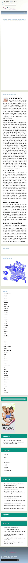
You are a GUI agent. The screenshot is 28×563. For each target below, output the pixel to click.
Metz (5, 333)
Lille (4, 367)
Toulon (5, 363)
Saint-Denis (6, 306)
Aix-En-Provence (7, 346)
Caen (5, 329)
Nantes (5, 381)
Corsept (6, 467)
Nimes (5, 342)
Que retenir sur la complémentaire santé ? (14, 508)
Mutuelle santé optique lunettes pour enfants (14, 505)
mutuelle (6, 454)
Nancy (5, 316)
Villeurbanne (6, 335)
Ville (5, 339)
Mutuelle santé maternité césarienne (12, 503)
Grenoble (6, 360)
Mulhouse (6, 325)
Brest (5, 354)
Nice (5, 384)
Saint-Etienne (7, 365)
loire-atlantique (7, 470)
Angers (5, 358)
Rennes (5, 373)
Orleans (5, 327)
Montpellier (6, 377)
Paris (5, 390)
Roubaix (5, 314)
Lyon (5, 388)
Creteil (5, 295)
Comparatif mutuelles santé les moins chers (14, 500)
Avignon (5, 304)
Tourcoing (6, 310)
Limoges (5, 344)
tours (5, 457)
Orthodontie (6, 462)
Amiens (5, 348)
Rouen (5, 323)
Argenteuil (6, 312)
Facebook (6, 1)
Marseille (6, 392)
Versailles (6, 302)
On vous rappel (8, 3)
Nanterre (6, 300)
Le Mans (5, 352)
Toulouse (6, 386)
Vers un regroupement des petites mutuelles (14, 531)
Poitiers (5, 298)
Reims (5, 369)
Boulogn (5, 321)
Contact (15, 1)
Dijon (5, 356)
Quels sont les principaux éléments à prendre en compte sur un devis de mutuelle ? (14, 493)
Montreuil (6, 308)
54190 (5, 465)
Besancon (6, 331)
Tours (5, 337)
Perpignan (6, 319)
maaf (5, 459)
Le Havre (6, 371)
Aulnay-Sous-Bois (7, 293)
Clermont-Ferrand (7, 350)
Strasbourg (6, 379)
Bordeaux (6, 375)
